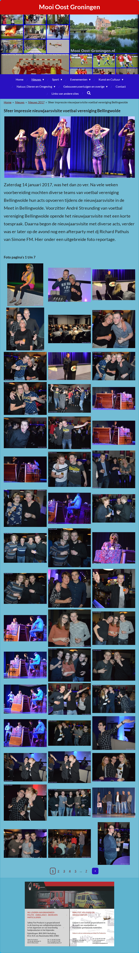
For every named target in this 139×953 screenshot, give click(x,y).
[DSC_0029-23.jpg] (114, 628)
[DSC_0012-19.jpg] (114, 398)
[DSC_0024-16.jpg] (69, 548)
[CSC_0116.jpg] (25, 285)
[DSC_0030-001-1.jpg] (69, 665)
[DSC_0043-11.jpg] (69, 802)
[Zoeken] (88, 92)
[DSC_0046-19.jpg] (114, 802)
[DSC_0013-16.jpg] (69, 433)
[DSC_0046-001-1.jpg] (25, 843)
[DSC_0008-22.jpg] (69, 366)
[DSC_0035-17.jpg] (114, 699)
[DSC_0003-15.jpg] (69, 285)
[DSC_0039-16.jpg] (25, 767)
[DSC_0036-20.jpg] (25, 733)
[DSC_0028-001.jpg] (69, 628)
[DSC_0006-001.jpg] (114, 329)
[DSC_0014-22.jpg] (114, 433)
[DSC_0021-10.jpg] (114, 508)
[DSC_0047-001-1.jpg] (114, 843)
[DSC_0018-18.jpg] (114, 469)
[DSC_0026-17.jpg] (69, 588)
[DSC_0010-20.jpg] (69, 398)
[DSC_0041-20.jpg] (114, 767)
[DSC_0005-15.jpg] (114, 285)
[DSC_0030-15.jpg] (25, 665)
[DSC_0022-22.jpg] (25, 548)
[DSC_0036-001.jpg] (69, 733)
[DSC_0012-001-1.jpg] (25, 433)
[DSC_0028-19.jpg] (25, 628)
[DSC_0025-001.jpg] (25, 588)
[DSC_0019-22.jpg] (25, 508)
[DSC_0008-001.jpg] (114, 366)
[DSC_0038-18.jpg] (114, 733)
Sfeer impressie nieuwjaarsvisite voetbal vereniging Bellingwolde (88, 102)
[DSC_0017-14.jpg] (25, 469)
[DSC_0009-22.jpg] (25, 398)
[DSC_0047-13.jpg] (69, 843)
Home (7, 102)
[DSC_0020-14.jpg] (69, 508)
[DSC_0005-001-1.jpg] (25, 329)
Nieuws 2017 (36, 102)
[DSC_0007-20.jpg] (25, 366)
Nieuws (19, 102)
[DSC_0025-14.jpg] (114, 548)
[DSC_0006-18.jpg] (69, 329)
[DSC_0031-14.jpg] (114, 665)
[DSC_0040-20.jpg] (69, 767)
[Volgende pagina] (95, 871)
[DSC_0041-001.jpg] (25, 802)
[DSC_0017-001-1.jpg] (69, 469)
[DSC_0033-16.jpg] (25, 699)
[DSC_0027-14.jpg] (114, 588)
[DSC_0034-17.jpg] (69, 699)
